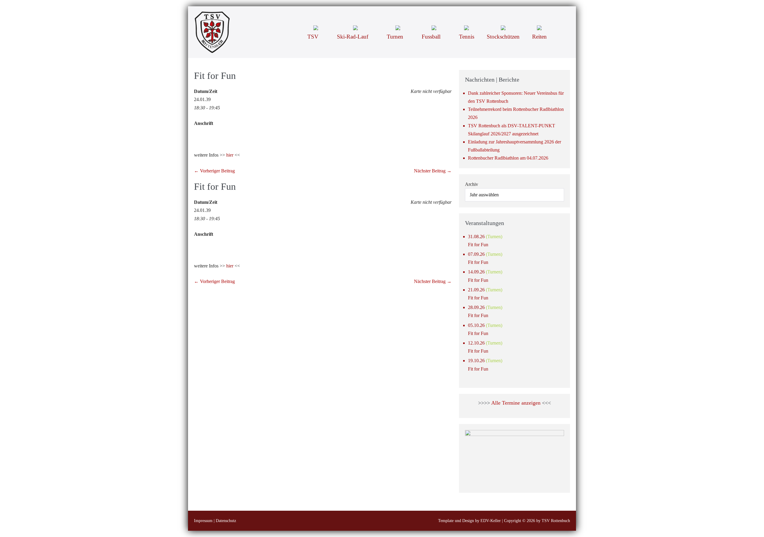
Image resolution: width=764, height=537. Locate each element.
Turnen (396, 36)
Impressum (203, 520)
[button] (561, 27)
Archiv (471, 184)
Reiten (539, 36)
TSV (313, 36)
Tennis (466, 36)
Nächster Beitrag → (433, 170)
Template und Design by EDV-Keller (469, 520)
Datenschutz (226, 520)
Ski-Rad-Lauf (353, 36)
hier (229, 154)
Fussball (432, 36)
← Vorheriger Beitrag (214, 170)
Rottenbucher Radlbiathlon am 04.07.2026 (508, 157)
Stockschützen (503, 36)
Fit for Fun (478, 244)
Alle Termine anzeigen (515, 403)
